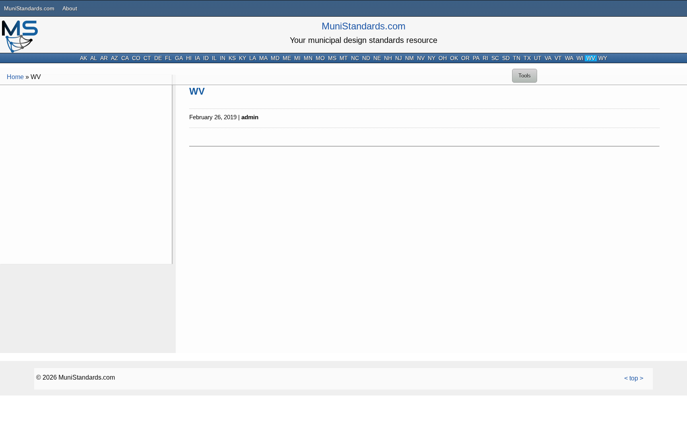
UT (537, 58)
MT (344, 58)
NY (431, 58)
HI (189, 58)
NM (409, 58)
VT (558, 58)
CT (147, 58)
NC (355, 58)
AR (104, 58)
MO (320, 58)
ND (366, 58)
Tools (524, 76)
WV (590, 58)
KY (242, 58)
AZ (114, 58)
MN (308, 58)
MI (297, 58)
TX (527, 58)
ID (206, 58)
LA (252, 58)
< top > (633, 378)
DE (158, 58)
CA (125, 58)
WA (569, 58)
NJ (398, 58)
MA (263, 58)
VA (548, 58)
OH (443, 58)
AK (83, 58)
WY (602, 58)
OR (465, 58)
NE (377, 58)
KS (232, 58)
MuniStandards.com (29, 8)
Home (15, 77)
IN (222, 58)
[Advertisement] (86, 142)
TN (516, 58)
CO (136, 58)
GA (179, 58)
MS (332, 58)
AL (93, 58)
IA (197, 58)
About (69, 8)
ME (287, 58)
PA (476, 58)
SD (506, 58)
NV (421, 58)
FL (168, 58)
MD (275, 58)
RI (485, 58)
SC (495, 58)
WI (579, 58)
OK (454, 58)
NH (388, 58)
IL (214, 58)
